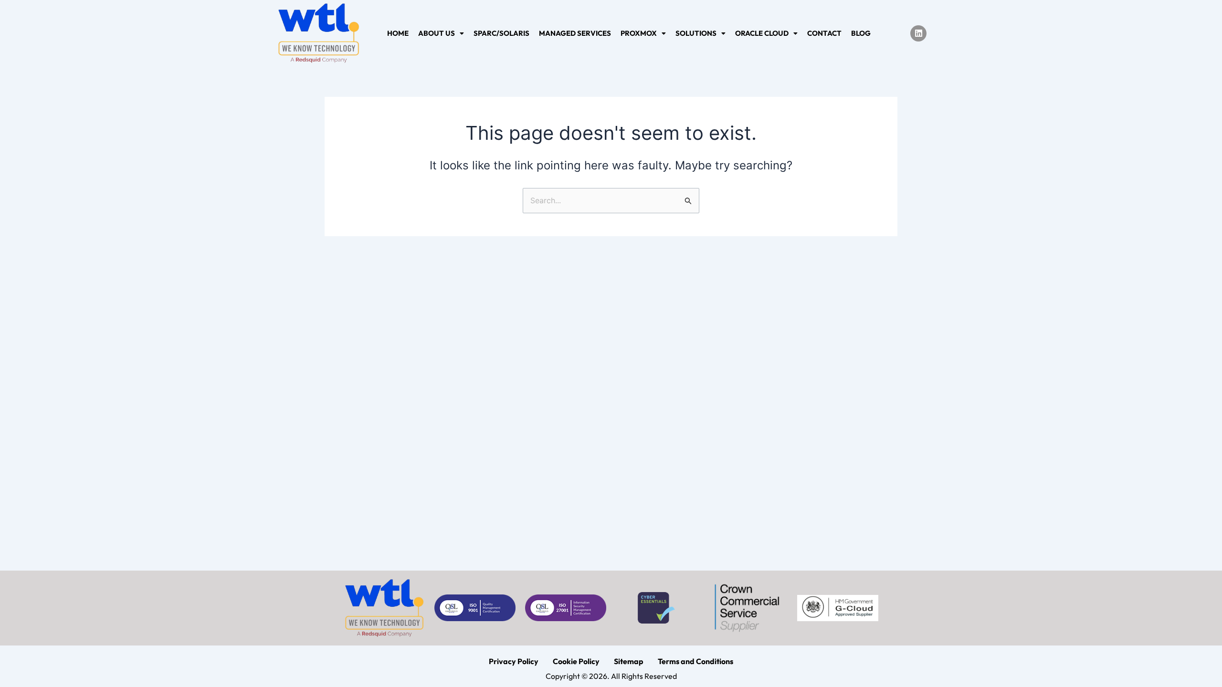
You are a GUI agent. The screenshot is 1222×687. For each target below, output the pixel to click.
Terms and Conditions (695, 661)
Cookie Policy (576, 661)
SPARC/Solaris (501, 33)
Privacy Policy (513, 661)
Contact (824, 33)
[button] (441, 33)
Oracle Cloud (762, 33)
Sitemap (628, 661)
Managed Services (575, 33)
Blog (861, 33)
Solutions (695, 33)
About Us (436, 33)
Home (398, 33)
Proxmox (639, 33)
